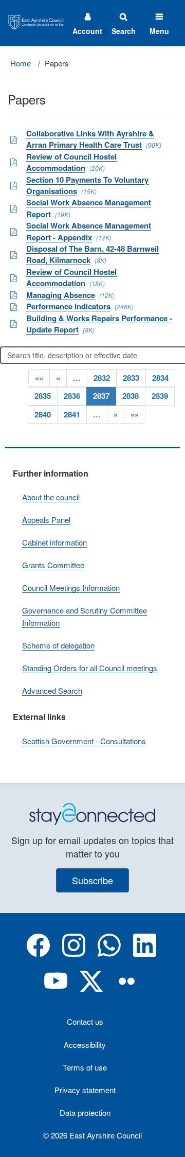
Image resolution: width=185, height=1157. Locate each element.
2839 (160, 395)
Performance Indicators (68, 306)
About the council (51, 497)
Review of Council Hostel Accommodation (71, 162)
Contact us (85, 1021)
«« (39, 377)
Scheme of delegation (58, 645)
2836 (72, 395)
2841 (72, 414)
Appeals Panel (46, 519)
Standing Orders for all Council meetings (89, 667)
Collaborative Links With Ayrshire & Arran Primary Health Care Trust (90, 139)
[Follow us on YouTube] (55, 989)
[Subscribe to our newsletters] (92, 813)
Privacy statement (85, 1089)
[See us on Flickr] (126, 989)
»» (135, 414)
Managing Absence (60, 295)
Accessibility (85, 1044)
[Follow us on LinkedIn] (144, 953)
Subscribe (92, 880)
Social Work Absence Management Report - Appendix (88, 231)
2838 (130, 395)
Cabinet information (54, 542)
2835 (42, 395)
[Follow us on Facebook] (38, 953)
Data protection (85, 1112)
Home (20, 63)
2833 (131, 377)
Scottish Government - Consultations (84, 740)
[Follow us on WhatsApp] (109, 953)
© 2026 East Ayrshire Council (92, 1135)
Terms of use (85, 1067)
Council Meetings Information (71, 587)
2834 (160, 377)
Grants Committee (53, 564)
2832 (102, 377)
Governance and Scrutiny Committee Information (84, 616)
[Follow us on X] (91, 989)
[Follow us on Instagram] (73, 953)
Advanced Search (52, 690)
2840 (42, 414)
